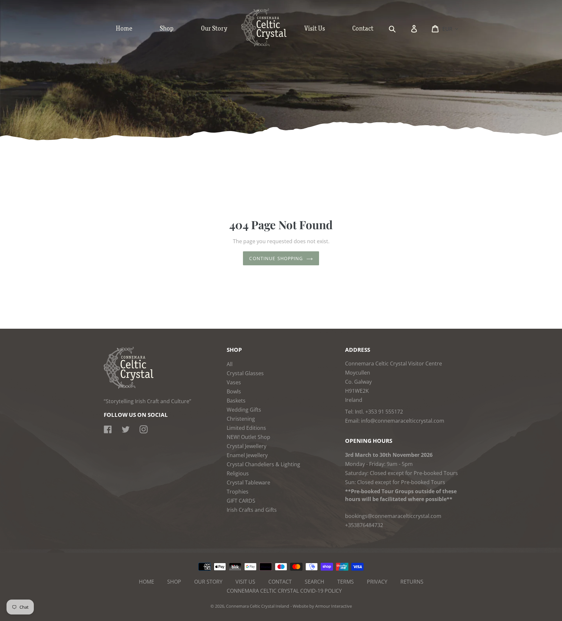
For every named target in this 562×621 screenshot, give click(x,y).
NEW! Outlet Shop (248, 437)
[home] (270, 44)
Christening (241, 418)
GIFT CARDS (241, 500)
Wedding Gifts (244, 409)
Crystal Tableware (248, 482)
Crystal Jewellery (246, 446)
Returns (411, 581)
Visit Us (245, 581)
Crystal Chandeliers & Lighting (263, 464)
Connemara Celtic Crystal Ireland (257, 606)
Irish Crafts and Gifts (252, 509)
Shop (174, 581)
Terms (345, 581)
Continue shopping (276, 258)
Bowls (234, 391)
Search (314, 581)
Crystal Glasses (245, 373)
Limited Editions (246, 427)
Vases (234, 382)
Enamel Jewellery (247, 455)
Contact (280, 581)
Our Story (208, 581)
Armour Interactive (333, 606)
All (230, 364)
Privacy (377, 581)
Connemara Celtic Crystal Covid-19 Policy (284, 590)
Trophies (237, 491)
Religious (238, 473)
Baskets (236, 400)
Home (146, 581)
